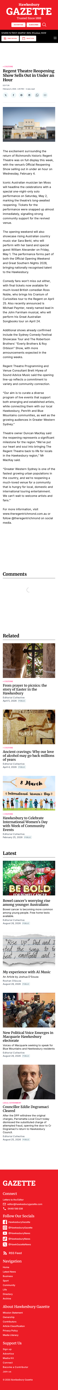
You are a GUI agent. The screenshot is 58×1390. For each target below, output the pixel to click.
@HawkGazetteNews (19, 1244)
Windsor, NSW (23, 32)
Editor (6, 85)
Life (5, 1289)
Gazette (29, 9)
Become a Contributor (15, 1367)
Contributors (9, 1321)
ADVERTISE (18, 25)
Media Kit (8, 1358)
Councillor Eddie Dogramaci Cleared (26, 1109)
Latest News (9, 1271)
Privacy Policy (10, 1330)
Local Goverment (12, 1103)
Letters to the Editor (13, 1199)
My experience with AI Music (27, 972)
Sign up (7, 1349)
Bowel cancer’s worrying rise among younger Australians (26, 903)
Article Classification (14, 1326)
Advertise (8, 1353)
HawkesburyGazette (19, 1222)
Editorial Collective (14, 697)
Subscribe (33, 25)
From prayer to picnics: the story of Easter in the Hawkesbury (25, 689)
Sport (6, 1280)
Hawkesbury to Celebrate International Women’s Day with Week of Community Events (25, 824)
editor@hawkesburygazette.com (24, 1204)
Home (6, 1267)
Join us (7, 1371)
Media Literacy (10, 1335)
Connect (8, 1362)
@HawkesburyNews (19, 1233)
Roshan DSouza (12, 981)
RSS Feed (15, 1253)
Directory (8, 1294)
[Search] (44, 24)
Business (8, 1276)
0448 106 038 (15, 1208)
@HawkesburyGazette (20, 1227)
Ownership (8, 1317)
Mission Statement (13, 1312)
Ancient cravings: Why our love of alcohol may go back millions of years (28, 756)
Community (9, 1285)
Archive (7, 1298)
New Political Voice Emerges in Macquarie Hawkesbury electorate (28, 1037)
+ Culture (8, 66)
